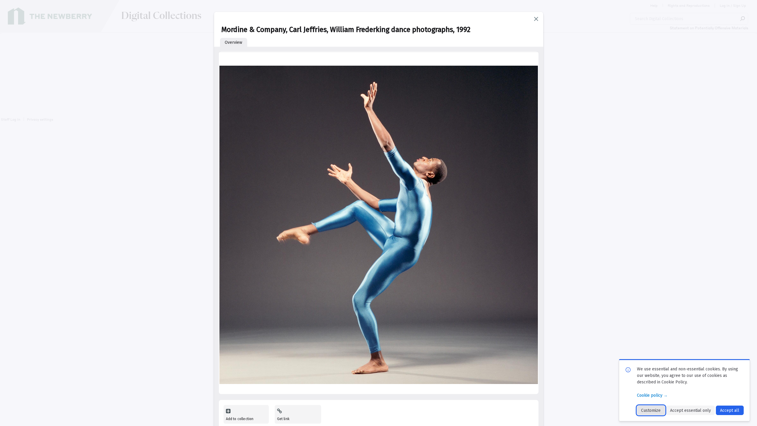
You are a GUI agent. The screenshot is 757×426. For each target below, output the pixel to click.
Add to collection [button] (240, 419)
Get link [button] (283, 419)
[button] (536, 18)
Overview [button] (233, 42)
